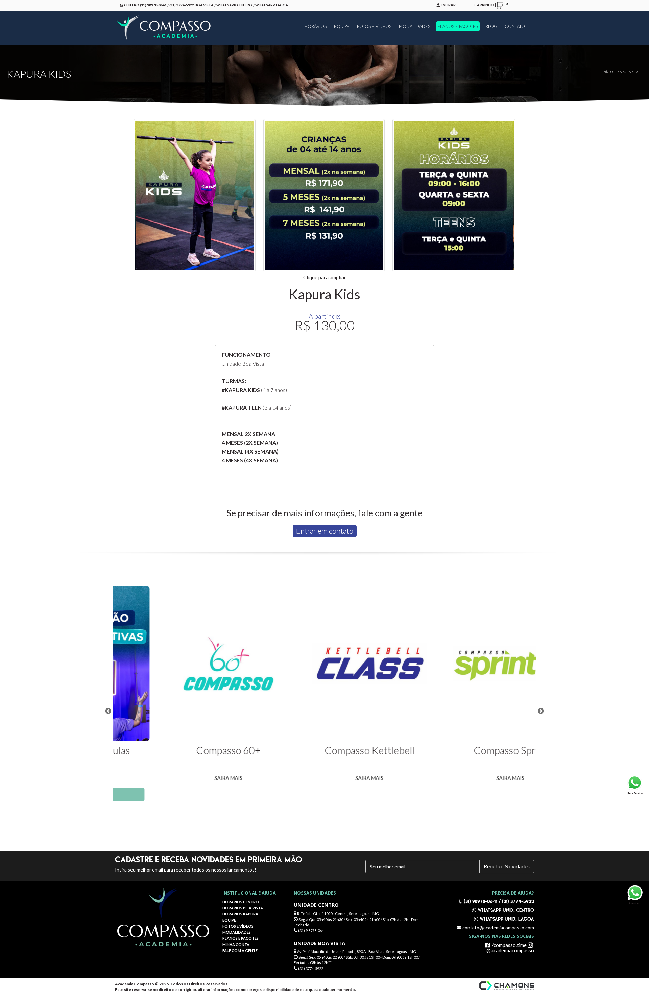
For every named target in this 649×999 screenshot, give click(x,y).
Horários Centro (240, 902)
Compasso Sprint (465, 750)
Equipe (229, 920)
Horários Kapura (240, 914)
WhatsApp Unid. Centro (505, 910)
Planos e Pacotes (240, 938)
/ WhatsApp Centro (233, 5)
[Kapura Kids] (195, 195)
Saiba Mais (184, 778)
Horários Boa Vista (242, 908)
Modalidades (236, 932)
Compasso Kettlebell (325, 750)
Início (607, 72)
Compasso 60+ (183, 750)
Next (540, 711)
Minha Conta (235, 944)
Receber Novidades (507, 866)
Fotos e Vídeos (238, 926)
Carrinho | (489, 4)
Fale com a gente (240, 950)
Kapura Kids (628, 72)
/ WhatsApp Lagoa (270, 5)
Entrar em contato (324, 530)
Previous (108, 711)
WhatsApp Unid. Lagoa (506, 919)
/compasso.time (509, 945)
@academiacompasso (510, 950)
